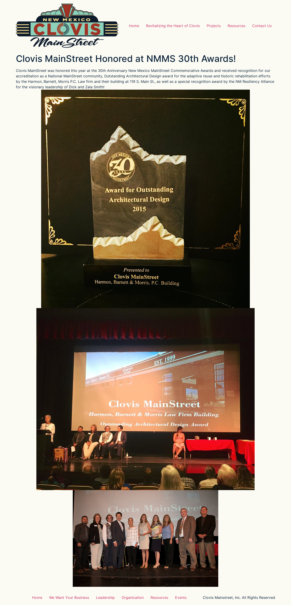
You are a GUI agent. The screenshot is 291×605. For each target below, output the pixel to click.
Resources (236, 25)
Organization (133, 597)
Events (181, 597)
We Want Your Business (69, 597)
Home (134, 25)
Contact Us (262, 25)
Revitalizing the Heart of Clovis (173, 25)
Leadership (105, 597)
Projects (214, 25)
